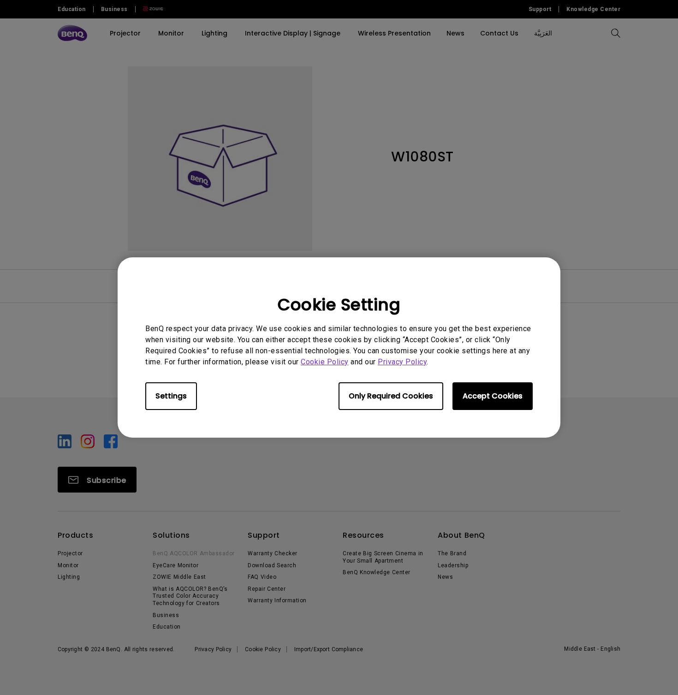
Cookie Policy (325, 361)
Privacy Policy (402, 361)
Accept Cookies (493, 396)
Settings (171, 396)
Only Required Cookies (391, 396)
